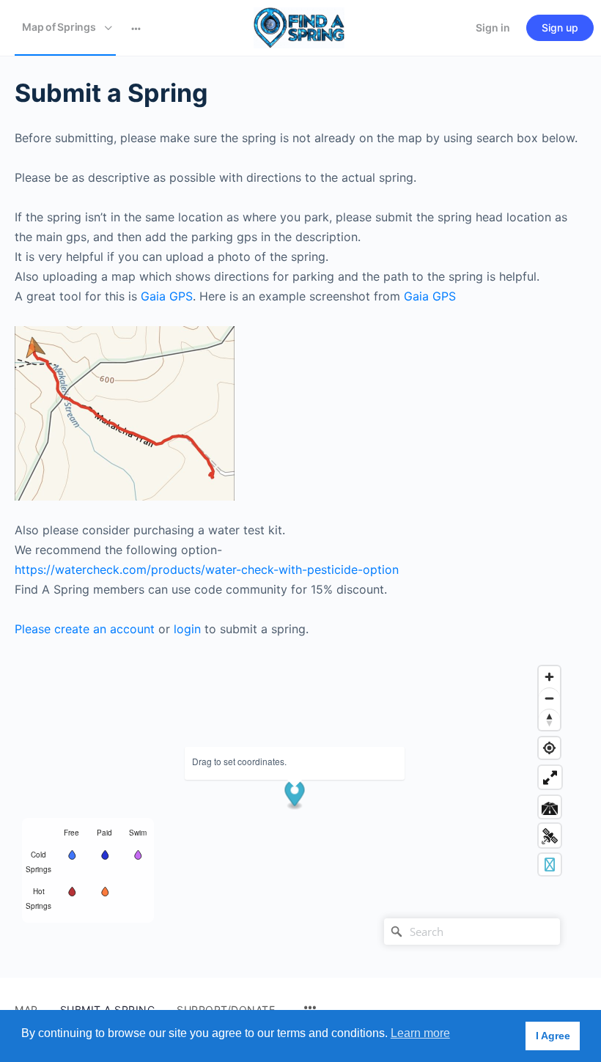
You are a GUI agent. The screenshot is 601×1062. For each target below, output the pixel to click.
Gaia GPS (167, 296)
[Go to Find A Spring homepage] (299, 26)
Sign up (560, 27)
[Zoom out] (549, 698)
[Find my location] (549, 748)
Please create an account (85, 629)
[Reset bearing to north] (549, 719)
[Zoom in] (549, 676)
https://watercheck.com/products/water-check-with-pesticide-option (207, 569)
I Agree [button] (553, 1035)
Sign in (493, 27)
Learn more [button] (420, 1033)
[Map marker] (295, 796)
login (187, 629)
